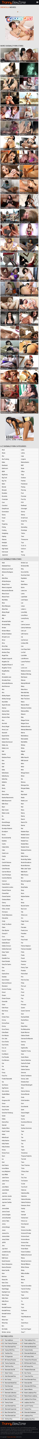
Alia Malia (5, 600)
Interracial (5, 552)
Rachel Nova (24, 1020)
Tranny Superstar (10, 1363)
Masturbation (25, 462)
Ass (3, 456)
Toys (22, 542)
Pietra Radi (24, 973)
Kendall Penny (6, 1310)
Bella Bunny (5, 776)
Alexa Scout (5, 593)
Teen (22, 536)
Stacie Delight (25, 1113)
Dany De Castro (6, 964)
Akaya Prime (6, 584)
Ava (3, 720)
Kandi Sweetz (6, 1261)
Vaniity (23, 1208)
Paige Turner (25, 921)
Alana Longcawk (7, 587)
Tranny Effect (9, 1389)
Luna (22, 664)
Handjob (4, 542)
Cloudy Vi (4, 933)
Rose (22, 1023)
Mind (22, 766)
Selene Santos (25, 1069)
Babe (3, 462)
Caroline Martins (7, 878)
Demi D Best (5, 980)
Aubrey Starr (6, 714)
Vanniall (23, 1214)
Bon (3, 819)
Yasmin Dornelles (26, 1286)
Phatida (23, 970)
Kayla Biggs (5, 1289)
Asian (3, 453)
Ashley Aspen (6, 695)
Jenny (4, 1224)
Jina (3, 1245)
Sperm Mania (28, 1389)
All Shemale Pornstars (31, 1363)
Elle (3, 1014)
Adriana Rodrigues (7, 572)
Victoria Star (24, 1242)
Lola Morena (24, 658)
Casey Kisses (6, 884)
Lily (22, 637)
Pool (22, 493)
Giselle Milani (6, 1094)
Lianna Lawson (25, 624)
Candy (4, 856)
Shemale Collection (10, 1392)
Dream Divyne (6, 998)
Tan (22, 1137)
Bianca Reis (5, 794)
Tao (22, 1143)
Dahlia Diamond (6, 949)
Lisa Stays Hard (25, 649)
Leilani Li (23, 609)
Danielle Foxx (6, 958)
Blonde (4, 487)
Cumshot (4, 505)
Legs (22, 456)
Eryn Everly (5, 1045)
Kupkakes (24, 578)
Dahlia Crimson (6, 946)
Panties (23, 481)
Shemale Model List (30, 1353)
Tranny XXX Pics (9, 1350)
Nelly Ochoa (24, 856)
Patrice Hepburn (26, 946)
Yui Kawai (24, 1310)
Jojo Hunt (5, 1248)
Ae (3, 575)
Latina (23, 453)
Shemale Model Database (12, 1383)
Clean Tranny (9, 1373)
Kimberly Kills (25, 566)
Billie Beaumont (6, 800)
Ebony (4, 515)
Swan (22, 1125)
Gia (3, 1082)
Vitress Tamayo (25, 1245)
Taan (22, 1131)
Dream (4, 995)
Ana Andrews (6, 649)
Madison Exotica (26, 671)
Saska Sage (24, 1066)
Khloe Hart (5, 1320)
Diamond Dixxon (7, 983)
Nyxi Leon (24, 909)
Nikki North (24, 871)
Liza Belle (24, 655)
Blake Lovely (5, 813)
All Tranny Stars (29, 1356)
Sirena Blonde (25, 1094)
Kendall (4, 1304)
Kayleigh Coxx (6, 1292)
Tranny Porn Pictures (30, 1360)
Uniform (23, 549)
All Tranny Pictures (10, 1360)
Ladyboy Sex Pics (29, 1402)
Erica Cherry (5, 1029)
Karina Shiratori (6, 1267)
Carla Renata (6, 868)
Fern (3, 1069)
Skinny (23, 515)
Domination (5, 511)
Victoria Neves (25, 1239)
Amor (3, 640)
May (22, 717)
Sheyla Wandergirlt (26, 1085)
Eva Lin (4, 1051)
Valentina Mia (25, 1193)
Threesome (24, 539)
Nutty (22, 902)
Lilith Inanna (24, 634)
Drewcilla (4, 1001)
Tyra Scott (24, 1187)
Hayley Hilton (6, 1128)
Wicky (22, 1270)
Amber (4, 627)
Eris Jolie (4, 1038)
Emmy (4, 1026)
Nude (22, 468)
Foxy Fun (4, 1075)
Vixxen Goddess (25, 1252)
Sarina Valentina (26, 1060)
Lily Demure (24, 640)
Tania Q (23, 1140)
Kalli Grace (5, 1258)
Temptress (24, 1153)
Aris (3, 692)
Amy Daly (5, 646)
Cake (3, 850)
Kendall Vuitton (6, 1313)
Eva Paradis (5, 1057)
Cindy (3, 921)
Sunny (23, 1119)
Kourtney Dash (25, 575)
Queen (23, 1007)
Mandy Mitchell (25, 683)
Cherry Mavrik (6, 905)
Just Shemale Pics (10, 1406)
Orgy (22, 474)
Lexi (22, 621)
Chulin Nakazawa (7, 915)
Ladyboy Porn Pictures (31, 1399)
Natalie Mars (24, 844)
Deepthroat (5, 508)
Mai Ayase (24, 677)
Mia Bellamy (24, 736)
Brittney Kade (6, 825)
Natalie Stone (25, 847)
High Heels (5, 549)
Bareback (5, 465)
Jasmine (4, 1193)
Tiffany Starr (25, 1171)
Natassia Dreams (26, 850)
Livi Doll (23, 652)
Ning (22, 884)
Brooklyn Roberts (7, 828)
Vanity (23, 1211)
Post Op (23, 499)
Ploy (22, 989)
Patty (22, 952)
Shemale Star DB (10, 1369)
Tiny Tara (24, 1177)
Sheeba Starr (25, 1082)
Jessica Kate (5, 1236)
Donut (3, 992)
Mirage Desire (25, 773)
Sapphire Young (26, 1051)
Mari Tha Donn (25, 698)
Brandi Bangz (6, 822)
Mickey (23, 745)
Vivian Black (24, 1248)
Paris (22, 936)
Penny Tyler (24, 967)
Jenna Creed (6, 1211)
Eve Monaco (5, 1060)
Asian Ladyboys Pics (30, 1392)
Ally (3, 618)
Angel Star (5, 655)
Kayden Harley (6, 1286)
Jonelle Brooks (6, 1252)
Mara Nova (24, 689)
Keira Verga (5, 1295)
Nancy (23, 813)
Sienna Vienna (25, 1091)
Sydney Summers (26, 1128)
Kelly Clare (5, 1298)
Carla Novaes (6, 865)
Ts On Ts (23, 545)
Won (22, 1282)
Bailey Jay (5, 745)
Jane (3, 1184)
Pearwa (23, 964)
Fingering (4, 524)
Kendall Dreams (6, 1307)
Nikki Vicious (24, 875)
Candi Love (5, 853)
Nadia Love (24, 800)
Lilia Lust (23, 630)
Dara (3, 970)
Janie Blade (5, 1190)
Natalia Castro (25, 834)
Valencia (23, 1190)
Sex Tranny (27, 1373)
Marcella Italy (25, 692)
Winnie (23, 1279)
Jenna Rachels (6, 1218)
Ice (3, 1159)
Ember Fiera (5, 1017)
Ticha (22, 1168)
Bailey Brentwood (7, 742)
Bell (3, 766)
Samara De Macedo (27, 1038)
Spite (22, 1109)
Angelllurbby (5, 671)
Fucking (4, 530)
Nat (22, 828)
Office (23, 471)
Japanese (5, 555)
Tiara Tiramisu (25, 1165)
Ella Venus (5, 1011)
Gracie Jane (5, 1106)
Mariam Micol (25, 705)
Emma (4, 1020)
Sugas (23, 1116)
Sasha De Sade (25, 1063)
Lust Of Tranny (28, 1406)
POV (22, 502)
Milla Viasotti (25, 757)
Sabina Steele (25, 1035)
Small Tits (24, 521)
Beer (3, 763)
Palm (22, 924)
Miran (22, 776)
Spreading (24, 527)
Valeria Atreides (26, 1199)
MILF (22, 465)
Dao (3, 967)
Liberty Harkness (26, 627)
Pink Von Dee (25, 980)
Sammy (23, 1041)
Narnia (23, 825)
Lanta (22, 593)
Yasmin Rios (24, 1292)
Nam (22, 804)
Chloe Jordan (6, 909)
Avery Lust (5, 729)
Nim (22, 878)
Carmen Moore (6, 871)
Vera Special (24, 1224)
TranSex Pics (8, 1353)
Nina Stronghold (26, 881)
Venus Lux (24, 1221)
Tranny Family (28, 1350)
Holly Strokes (6, 1146)
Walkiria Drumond (26, 1255)
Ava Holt (4, 723)
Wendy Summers (26, 1261)
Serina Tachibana (26, 1075)
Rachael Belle (25, 1017)
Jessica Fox (5, 1233)
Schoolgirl (24, 508)
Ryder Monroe (25, 1032)
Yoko (22, 1304)
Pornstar (23, 496)
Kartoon (4, 1276)
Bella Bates (5, 773)
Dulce (3, 1004)
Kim (3, 1326)
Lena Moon (24, 615)
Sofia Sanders (25, 1100)
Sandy (23, 1045)
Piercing (23, 490)
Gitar (3, 1097)
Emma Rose (5, 1023)
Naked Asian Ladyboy (30, 1396)
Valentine (24, 1196)
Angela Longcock (7, 658)
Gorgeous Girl (6, 1100)
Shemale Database (30, 1412)
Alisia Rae (5, 609)
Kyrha (22, 587)
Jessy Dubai (5, 1239)
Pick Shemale (9, 1386)
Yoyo (22, 1307)
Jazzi (3, 1205)
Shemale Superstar (10, 1409)
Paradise (23, 933)
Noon (22, 893)
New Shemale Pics (10, 1412)
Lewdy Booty (25, 618)
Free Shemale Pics (10, 1346)
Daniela (4, 955)
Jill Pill (3, 1242)
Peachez (23, 961)
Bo (3, 816)
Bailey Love (5, 748)
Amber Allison (6, 630)
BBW (3, 471)
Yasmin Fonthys (26, 1289)
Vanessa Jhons (25, 1205)
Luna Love (24, 668)
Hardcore (4, 545)
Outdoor (23, 477)
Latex (22, 450)
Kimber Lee (24, 563)
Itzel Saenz (5, 1165)
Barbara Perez (6, 757)
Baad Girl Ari (5, 736)
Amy (3, 643)
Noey (22, 890)
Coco (3, 936)
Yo (22, 1301)
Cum (3, 502)
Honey (4, 1150)
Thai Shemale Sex (10, 1415)
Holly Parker (5, 1143)
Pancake (23, 927)
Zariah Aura (24, 1323)
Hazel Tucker (6, 1131)
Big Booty (5, 474)
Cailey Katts (5, 847)
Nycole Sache (25, 905)
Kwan (22, 581)
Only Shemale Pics (10, 1376)
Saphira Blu (24, 1048)
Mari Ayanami (25, 695)
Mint (22, 770)
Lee (22, 603)
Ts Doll (23, 1184)
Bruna (3, 834)
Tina (22, 1174)
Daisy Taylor (5, 952)
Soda (22, 1097)
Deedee (4, 977)
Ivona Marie (5, 1168)
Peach (23, 958)
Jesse (3, 1230)
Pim (22, 977)
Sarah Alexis (24, 1057)
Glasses (4, 539)
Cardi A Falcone (6, 862)
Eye (3, 1063)
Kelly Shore (5, 1301)
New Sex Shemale (10, 1399)
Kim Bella (4, 1329)
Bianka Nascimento (7, 797)
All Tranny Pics (28, 1366)
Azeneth (4, 732)
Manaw (23, 680)
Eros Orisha (5, 1041)
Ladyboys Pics (28, 1415)
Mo (22, 779)
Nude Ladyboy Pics (29, 1343)
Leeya (23, 606)
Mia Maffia (24, 742)
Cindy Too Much (6, 924)
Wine (22, 1276)
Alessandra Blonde (7, 590)
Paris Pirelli (24, 939)
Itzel (3, 1162)
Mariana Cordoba (26, 708)
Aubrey (4, 708)
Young (23, 555)
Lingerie (23, 459)
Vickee (23, 1227)
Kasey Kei (5, 1279)
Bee (3, 760)
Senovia (23, 1072)
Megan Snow (25, 723)
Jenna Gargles (6, 1214)
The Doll (23, 1159)
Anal (3, 450)
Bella (3, 770)
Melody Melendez (26, 729)
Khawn (4, 1316)
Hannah (4, 1125)
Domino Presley (6, 989)
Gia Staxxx (5, 1085)
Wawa (23, 1258)
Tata (22, 1146)
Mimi (22, 763)
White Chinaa (25, 1267)
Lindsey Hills (24, 643)
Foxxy (3, 1072)
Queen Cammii (25, 1011)
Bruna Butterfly (6, 838)
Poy (22, 1001)
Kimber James (6, 1332)
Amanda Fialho (6, 621)
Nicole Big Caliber (26, 859)
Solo (22, 524)
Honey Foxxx (5, 1153)
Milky (22, 754)
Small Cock (24, 518)
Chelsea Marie (6, 899)
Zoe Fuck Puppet (26, 1329)
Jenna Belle (5, 1208)
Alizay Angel (5, 612)
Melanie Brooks (25, 726)
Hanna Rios (5, 1122)
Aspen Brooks (6, 705)
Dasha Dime (5, 973)
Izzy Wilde (5, 1174)
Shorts (23, 511)
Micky (22, 748)
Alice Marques (6, 606)
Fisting (4, 527)
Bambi (4, 754)
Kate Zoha (5, 1282)
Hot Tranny (8, 1379)
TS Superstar (9, 1356)
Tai (22, 1134)
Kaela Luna (5, 1255)
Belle (3, 785)
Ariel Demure (6, 686)
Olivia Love (24, 915)
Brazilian (4, 493)
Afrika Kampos (6, 581)
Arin (3, 689)
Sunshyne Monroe (26, 1122)
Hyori (3, 1156)
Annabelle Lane (6, 677)
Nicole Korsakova (26, 862)
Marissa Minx (25, 711)
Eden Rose (5, 1007)
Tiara (22, 1162)
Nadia (22, 797)
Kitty (22, 569)
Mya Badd (24, 794)
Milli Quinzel (24, 760)
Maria (22, 702)
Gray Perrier (5, 1109)
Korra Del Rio (25, 572)
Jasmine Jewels (7, 1196)
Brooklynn (5, 831)
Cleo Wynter (5, 930)
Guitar (3, 1116)
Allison (4, 615)
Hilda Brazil (5, 1137)
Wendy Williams (25, 1264)
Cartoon (4, 881)
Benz (3, 791)
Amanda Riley (6, 624)
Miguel (23, 751)
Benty (3, 788)
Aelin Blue (5, 578)
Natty (22, 853)
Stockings (24, 530)
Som (22, 1103)
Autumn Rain (6, 717)
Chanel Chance (6, 890)
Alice (3, 603)
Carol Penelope (6, 875)
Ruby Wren (24, 1026)
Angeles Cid (5, 661)
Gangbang (5, 533)
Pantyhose (24, 484)
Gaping (4, 536)
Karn (3, 1273)
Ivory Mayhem (6, 1171)
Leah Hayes (24, 600)
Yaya (22, 1295)
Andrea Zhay (6, 652)
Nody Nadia (24, 887)
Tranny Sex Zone (11, 1437)
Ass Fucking (5, 459)
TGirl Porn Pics (9, 1366)
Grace (3, 1103)
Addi (3, 563)
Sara (22, 1054)
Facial (3, 518)
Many (22, 686)
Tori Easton (24, 1180)
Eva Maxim (5, 1054)
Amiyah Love (6, 637)
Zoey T (23, 1332)
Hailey (3, 1119)
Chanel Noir (5, 893)
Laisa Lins (24, 590)
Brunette (4, 496)
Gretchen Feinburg (7, 1113)
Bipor (3, 807)
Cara (3, 859)
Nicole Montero (25, 865)
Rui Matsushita (25, 1029)
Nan (22, 807)
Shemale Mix (28, 1383)
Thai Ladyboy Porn (29, 1340)
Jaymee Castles (7, 1202)
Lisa (22, 646)
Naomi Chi (24, 822)
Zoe (22, 1326)
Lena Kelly (24, 612)
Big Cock (4, 477)
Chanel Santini (6, 896)
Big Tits (4, 481)
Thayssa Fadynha (26, 1156)
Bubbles (4, 841)
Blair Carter (5, 810)
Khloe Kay (5, 1323)
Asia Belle (5, 702)
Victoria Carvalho (26, 1230)
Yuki (22, 1313)
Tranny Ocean (9, 1402)
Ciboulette (5, 918)
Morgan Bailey (25, 788)
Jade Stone (5, 1177)
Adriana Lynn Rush (7, 569)
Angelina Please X (7, 664)
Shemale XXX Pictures (31, 1386)
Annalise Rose (6, 680)
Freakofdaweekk (7, 1079)
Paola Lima (24, 930)
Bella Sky (4, 779)
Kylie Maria (24, 584)
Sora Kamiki (24, 1106)
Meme (23, 732)
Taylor (23, 1150)
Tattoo (23, 533)
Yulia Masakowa (26, 1316)
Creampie (5, 499)
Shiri (22, 1088)
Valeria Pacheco (26, 1202)
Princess (23, 1004)
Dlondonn (5, 986)
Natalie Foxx (24, 841)
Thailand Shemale (29, 1369)
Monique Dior (25, 785)
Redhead (23, 505)
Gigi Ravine (5, 1088)
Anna (3, 674)
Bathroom (5, 468)
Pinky (22, 983)
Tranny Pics (27, 1409)
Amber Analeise (7, 634)
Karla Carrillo (5, 1270)
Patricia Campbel (26, 949)
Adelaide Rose (6, 566)
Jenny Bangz (6, 1227)
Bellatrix (4, 782)
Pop (22, 998)
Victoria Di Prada (26, 1233)
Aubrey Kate (5, 711)
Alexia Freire (5, 596)
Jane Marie (5, 1187)
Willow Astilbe (25, 1273)
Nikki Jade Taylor (26, 868)
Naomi (23, 819)
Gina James (5, 1091)
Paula (22, 955)
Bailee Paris (5, 739)
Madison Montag (26, 674)
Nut (22, 899)
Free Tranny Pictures (11, 1343)
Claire (3, 927)
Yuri (22, 1320)
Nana (22, 810)
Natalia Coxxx (25, 838)
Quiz (22, 1014)
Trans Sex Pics (28, 1376)
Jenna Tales (5, 1221)
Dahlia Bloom (6, 943)
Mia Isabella (24, 739)
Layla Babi (24, 596)
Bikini (3, 484)
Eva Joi (4, 1048)
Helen (3, 1134)
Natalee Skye (25, 831)
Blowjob (4, 490)
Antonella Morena (7, 683)
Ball (3, 751)
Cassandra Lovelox (7, 887)
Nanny (23, 816)
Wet (22, 552)
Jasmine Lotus (6, 1199)
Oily (22, 912)
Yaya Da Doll (24, 1298)
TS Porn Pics (8, 1419)
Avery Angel (5, 726)
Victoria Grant (25, 1236)
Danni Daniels (6, 961)
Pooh (22, 995)
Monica (23, 782)
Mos (22, 791)
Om (22, 918)
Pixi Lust (23, 986)
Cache (4, 844)
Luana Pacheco (25, 661)
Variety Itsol (24, 1218)
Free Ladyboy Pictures (11, 1396)
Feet (3, 521)
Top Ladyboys (9, 1340)
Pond (22, 992)
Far (3, 1066)
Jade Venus (5, 1180)
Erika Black (5, 1032)
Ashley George (6, 698)
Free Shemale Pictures (31, 1379)
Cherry (4, 902)
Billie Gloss (5, 804)
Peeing (23, 487)
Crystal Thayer (6, 939)
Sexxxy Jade (25, 1079)
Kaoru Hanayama (7, 1264)
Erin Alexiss (5, 1035)
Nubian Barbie (25, 896)
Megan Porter (25, 720)
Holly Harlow (5, 1140)
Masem (23, 714)
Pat (22, 943)
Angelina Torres (6, 668)
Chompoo (5, 912)
